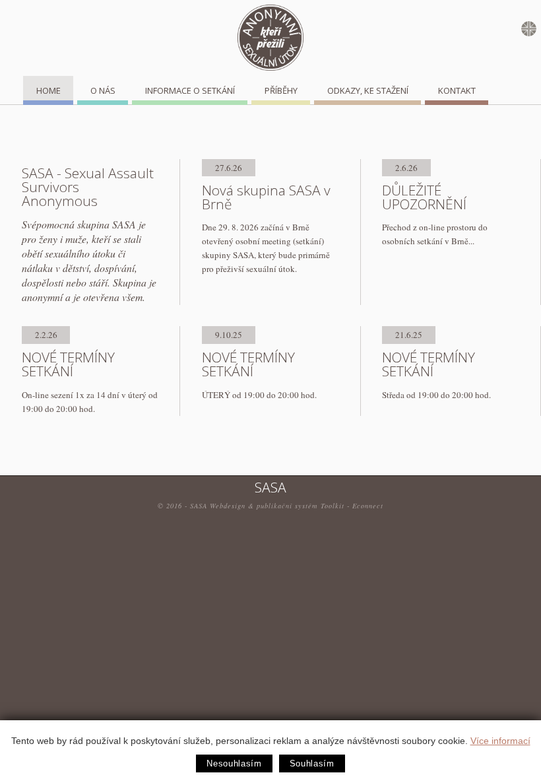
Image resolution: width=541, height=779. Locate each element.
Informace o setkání (190, 90)
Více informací (500, 740)
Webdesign (227, 505)
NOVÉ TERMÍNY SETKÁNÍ (68, 364)
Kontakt (457, 90)
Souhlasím (312, 763)
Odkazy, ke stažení (367, 90)
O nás (102, 90)
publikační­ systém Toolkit (300, 505)
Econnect (367, 505)
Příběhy (281, 90)
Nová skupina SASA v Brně (266, 197)
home (48, 90)
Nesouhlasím (234, 763)
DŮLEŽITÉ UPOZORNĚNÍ (424, 197)
